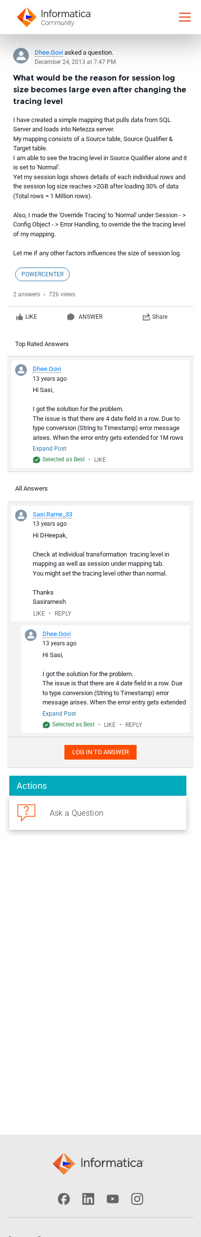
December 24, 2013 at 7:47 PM (75, 62)
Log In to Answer (100, 752)
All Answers (31, 488)
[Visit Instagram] (137, 1199)
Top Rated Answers (42, 344)
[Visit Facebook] (64, 1199)
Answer (90, 316)
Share (159, 316)
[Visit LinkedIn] (88, 1199)
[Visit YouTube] (112, 1199)
